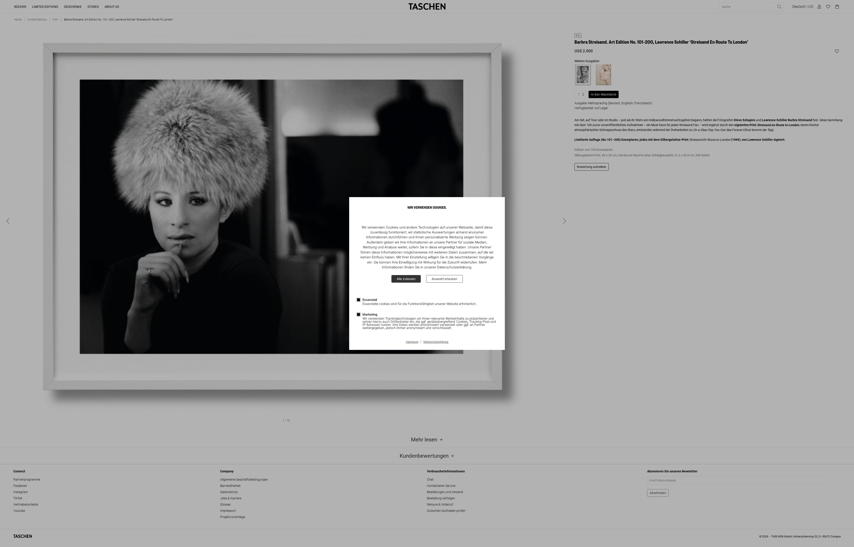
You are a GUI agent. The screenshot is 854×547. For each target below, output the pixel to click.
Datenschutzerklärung (435, 342)
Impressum (412, 342)
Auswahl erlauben (444, 279)
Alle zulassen (406, 279)
